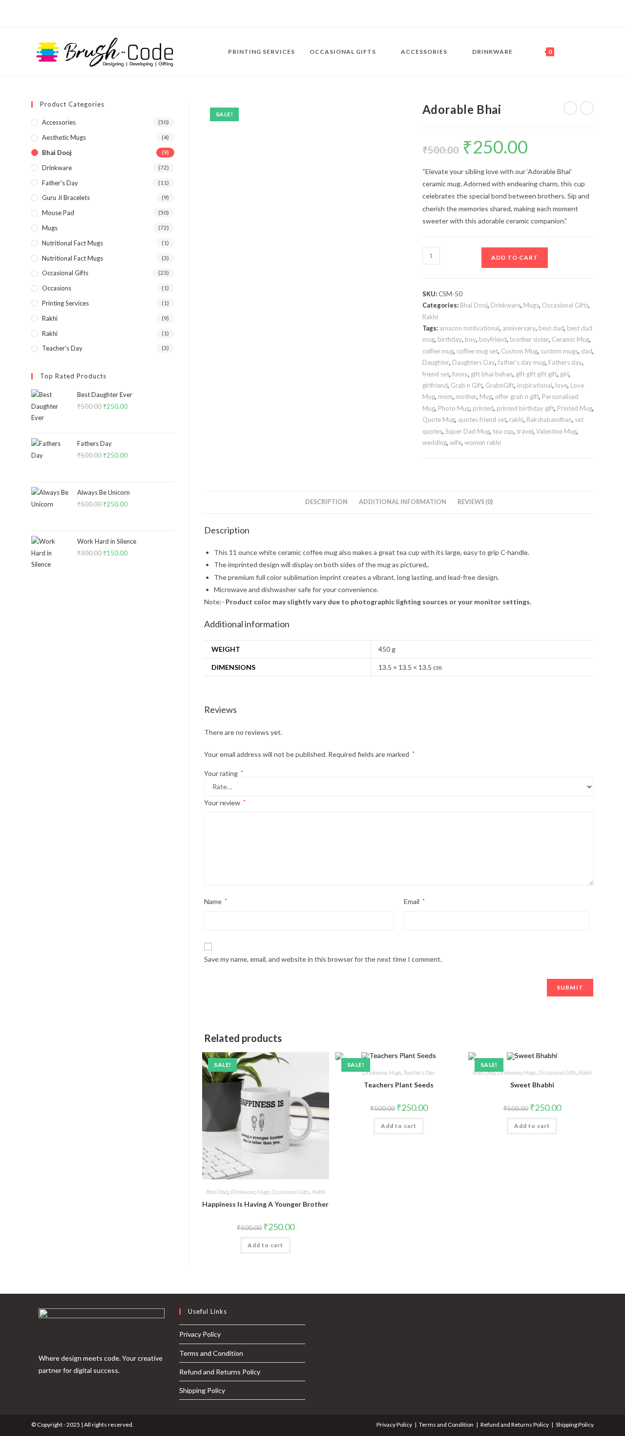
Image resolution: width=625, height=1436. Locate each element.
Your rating (223, 773)
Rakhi (430, 317)
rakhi (516, 419)
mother (466, 396)
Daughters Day (473, 362)
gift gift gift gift (536, 374)
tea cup (503, 431)
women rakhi (482, 442)
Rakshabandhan (549, 419)
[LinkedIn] (56, 14)
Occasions (56, 288)
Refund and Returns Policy (219, 1372)
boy (470, 339)
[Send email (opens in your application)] (78, 14)
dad (586, 351)
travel (525, 431)
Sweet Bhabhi (532, 1085)
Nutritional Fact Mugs (72, 243)
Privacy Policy (200, 1334)
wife (455, 442)
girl (564, 374)
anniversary (519, 328)
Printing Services (65, 303)
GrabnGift (499, 385)
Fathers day (565, 362)
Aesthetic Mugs (64, 137)
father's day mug (521, 362)
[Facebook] (35, 14)
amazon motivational (469, 328)
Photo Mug (454, 408)
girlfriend (435, 385)
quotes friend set (482, 419)
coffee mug (438, 351)
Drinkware (506, 305)
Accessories (59, 122)
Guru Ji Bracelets (66, 197)
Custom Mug (519, 351)
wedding (434, 442)
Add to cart (514, 257)
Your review (225, 802)
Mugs (531, 305)
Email (414, 901)
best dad (551, 328)
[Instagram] (45, 14)
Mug (485, 396)
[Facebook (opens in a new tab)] (591, 52)
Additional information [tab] (402, 502)
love (561, 385)
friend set (435, 374)
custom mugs (559, 351)
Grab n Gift (466, 385)
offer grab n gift (517, 396)
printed (483, 408)
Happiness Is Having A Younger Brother (265, 1204)
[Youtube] (67, 14)
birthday (450, 339)
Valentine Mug (556, 431)
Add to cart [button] (265, 1245)
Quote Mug (438, 419)
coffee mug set (477, 351)
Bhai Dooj (474, 305)
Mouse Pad (58, 213)
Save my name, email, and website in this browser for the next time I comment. (323, 959)
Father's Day (60, 183)
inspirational (534, 385)
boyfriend (493, 339)
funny (460, 374)
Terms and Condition (211, 1353)
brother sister (529, 339)
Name (215, 901)
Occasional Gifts (565, 305)
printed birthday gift (525, 408)
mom (445, 396)
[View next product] (587, 108)
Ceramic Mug (570, 339)
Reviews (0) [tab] (475, 502)
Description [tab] (326, 502)
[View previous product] (570, 108)
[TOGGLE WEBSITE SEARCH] (571, 51)
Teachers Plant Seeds (399, 1085)
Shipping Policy (202, 1390)
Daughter (435, 362)
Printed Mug (574, 408)
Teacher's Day (419, 1072)
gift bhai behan (492, 374)
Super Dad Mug (467, 431)
